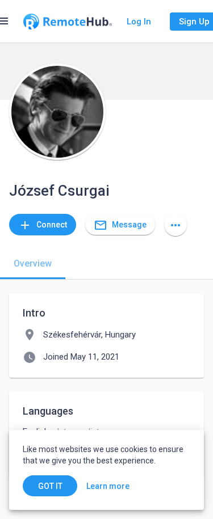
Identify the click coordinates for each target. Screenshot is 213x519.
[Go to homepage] (67, 21)
